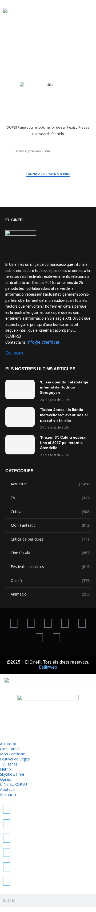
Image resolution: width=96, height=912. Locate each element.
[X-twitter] (14, 622)
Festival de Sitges (15, 759)
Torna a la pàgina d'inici (48, 174)
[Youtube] (65, 622)
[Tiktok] (31, 622)
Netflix (5, 769)
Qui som (14, 353)
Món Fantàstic (51, 525)
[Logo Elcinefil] (18, 21)
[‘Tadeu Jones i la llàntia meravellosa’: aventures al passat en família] (20, 417)
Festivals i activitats (51, 566)
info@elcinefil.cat (43, 342)
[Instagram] (48, 622)
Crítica (51, 511)
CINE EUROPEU (13, 784)
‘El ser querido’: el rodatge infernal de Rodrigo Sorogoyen (64, 387)
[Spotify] (39, 637)
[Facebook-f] (82, 622)
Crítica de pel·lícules (51, 539)
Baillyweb (48, 667)
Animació (51, 594)
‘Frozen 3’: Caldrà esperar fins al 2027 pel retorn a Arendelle (63, 442)
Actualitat (51, 483)
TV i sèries (9, 764)
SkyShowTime (12, 774)
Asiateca (7, 789)
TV (51, 497)
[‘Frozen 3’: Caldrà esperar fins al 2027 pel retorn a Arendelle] (20, 444)
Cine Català (51, 552)
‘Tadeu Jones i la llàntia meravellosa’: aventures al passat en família (64, 414)
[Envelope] (56, 637)
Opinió (51, 580)
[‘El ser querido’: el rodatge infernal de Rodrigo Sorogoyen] (20, 389)
